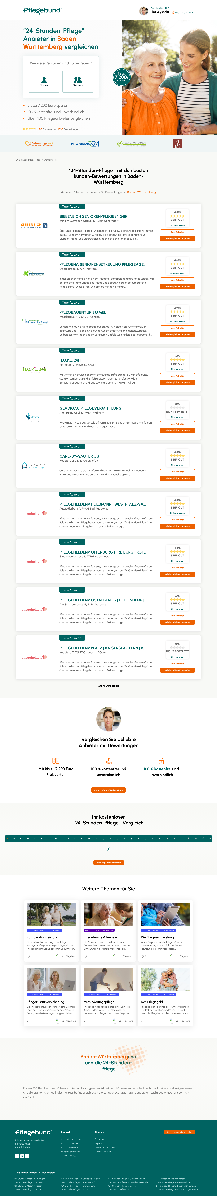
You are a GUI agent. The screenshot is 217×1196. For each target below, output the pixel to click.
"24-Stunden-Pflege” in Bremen (75, 1189)
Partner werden (102, 1139)
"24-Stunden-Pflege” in (119, 1189)
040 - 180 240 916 (184, 12)
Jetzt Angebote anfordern (108, 862)
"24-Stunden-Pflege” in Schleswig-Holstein (80, 1179)
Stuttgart (134, 1092)
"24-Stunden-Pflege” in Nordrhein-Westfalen (128, 1182)
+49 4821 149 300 (68, 1156)
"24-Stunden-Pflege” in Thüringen (29, 1179)
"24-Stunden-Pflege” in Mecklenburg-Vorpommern (179, 1189)
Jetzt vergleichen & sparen (177, 238)
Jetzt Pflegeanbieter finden (179, 1132)
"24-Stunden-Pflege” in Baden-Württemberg (176, 1186)
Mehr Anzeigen (108, 685)
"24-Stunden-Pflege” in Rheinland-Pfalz (79, 1182)
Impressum (100, 1143)
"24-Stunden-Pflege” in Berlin (27, 1189)
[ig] (22, 1156)
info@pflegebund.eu (70, 1151)
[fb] (17, 1156)
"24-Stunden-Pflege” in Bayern (122, 1186)
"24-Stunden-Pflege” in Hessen (28, 1186)
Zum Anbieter (177, 232)
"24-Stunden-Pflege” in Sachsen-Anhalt (126, 1179)
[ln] (27, 1156)
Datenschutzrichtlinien (105, 1147)
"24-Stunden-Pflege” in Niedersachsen (173, 1182)
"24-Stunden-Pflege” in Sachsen (170, 1179)
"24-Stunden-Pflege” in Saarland (29, 1182)
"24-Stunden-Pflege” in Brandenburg (78, 1186)
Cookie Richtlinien (103, 1151)
